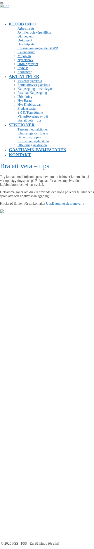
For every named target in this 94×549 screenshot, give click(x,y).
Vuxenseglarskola (29, 81)
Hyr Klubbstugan (29, 104)
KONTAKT (20, 154)
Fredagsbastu (26, 108)
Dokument (24, 40)
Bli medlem (25, 36)
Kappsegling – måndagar (34, 89)
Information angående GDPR (37, 48)
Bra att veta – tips (29, 120)
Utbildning (24, 96)
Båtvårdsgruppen (29, 137)
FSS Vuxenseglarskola (33, 141)
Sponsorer (24, 72)
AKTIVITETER (24, 76)
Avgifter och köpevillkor (34, 32)
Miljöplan (24, 56)
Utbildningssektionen (32, 145)
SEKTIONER (22, 124)
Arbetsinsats (25, 28)
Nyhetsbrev (25, 60)
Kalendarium (26, 52)
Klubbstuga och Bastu (32, 133)
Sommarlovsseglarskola (33, 85)
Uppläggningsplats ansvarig (65, 203)
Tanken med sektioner (32, 129)
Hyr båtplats (25, 44)
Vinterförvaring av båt (32, 116)
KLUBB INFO (22, 23)
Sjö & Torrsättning (30, 112)
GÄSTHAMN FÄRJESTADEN (37, 149)
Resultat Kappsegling (32, 93)
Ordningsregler (27, 64)
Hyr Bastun (25, 100)
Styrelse (22, 68)
